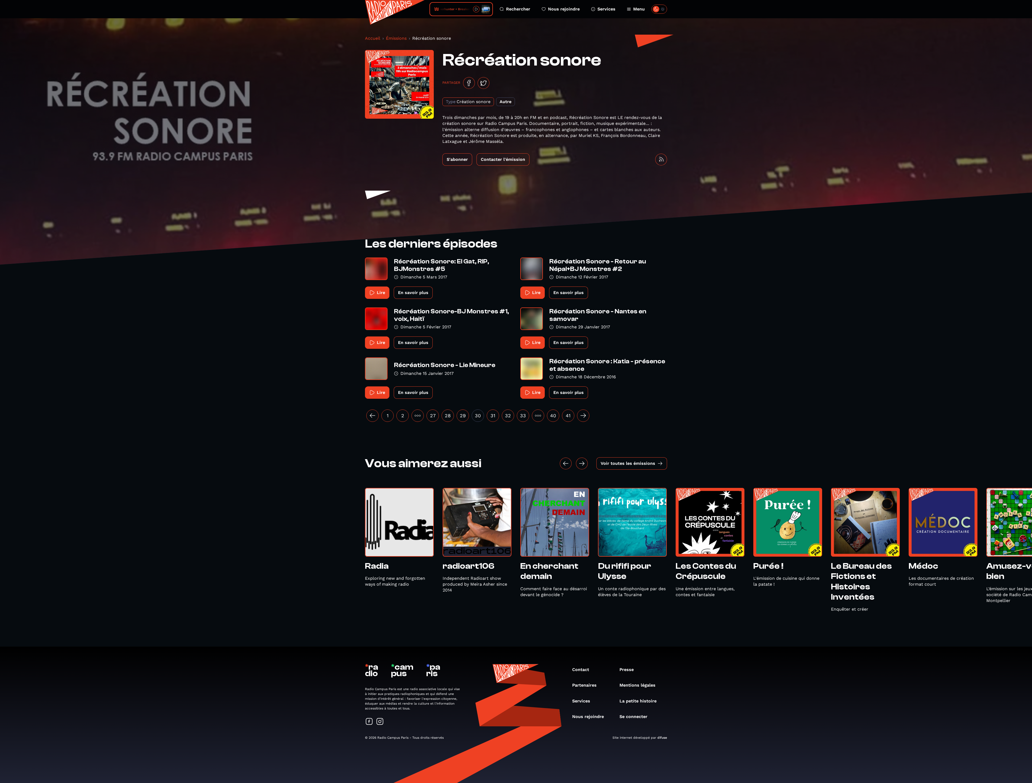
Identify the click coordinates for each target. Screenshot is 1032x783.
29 (463, 415)
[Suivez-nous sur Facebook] (369, 722)
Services (606, 9)
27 (433, 415)
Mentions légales (637, 685)
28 (448, 415)
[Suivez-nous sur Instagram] (380, 722)
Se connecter (633, 716)
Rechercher (518, 9)
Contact (580, 669)
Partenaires (584, 685)
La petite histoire (638, 701)
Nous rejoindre (564, 9)
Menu (639, 9)
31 (492, 415)
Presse (626, 669)
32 (508, 415)
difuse (662, 738)
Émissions (396, 38)
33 (523, 415)
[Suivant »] (583, 416)
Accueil (372, 38)
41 (568, 415)
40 (553, 415)
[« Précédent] (372, 416)
